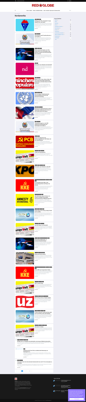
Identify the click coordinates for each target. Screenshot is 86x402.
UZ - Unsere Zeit (45, 296)
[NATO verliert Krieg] (25, 287)
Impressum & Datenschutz (54, 10)
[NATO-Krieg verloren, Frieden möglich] (25, 302)
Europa (36, 165)
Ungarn (38, 19)
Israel (36, 92)
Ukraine (51, 179)
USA (40, 19)
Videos (34, 10)
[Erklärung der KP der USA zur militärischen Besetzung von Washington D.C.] (19, 350)
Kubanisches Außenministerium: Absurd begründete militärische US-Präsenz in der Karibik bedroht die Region (43, 110)
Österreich (41, 165)
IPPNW (18, 339)
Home (28, 10)
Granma (36, 48)
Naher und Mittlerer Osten (59, 34)
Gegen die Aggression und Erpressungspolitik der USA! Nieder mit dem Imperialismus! (43, 139)
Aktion (56, 21)
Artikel (30, 10)
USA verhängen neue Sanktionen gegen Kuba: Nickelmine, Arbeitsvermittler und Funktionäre (66, 386)
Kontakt (47, 10)
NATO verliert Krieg (39, 283)
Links (44, 10)
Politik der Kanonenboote (40, 152)
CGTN (36, 310)
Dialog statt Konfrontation (40, 254)
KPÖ (38, 165)
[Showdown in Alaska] (25, 331)
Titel (55, 39)
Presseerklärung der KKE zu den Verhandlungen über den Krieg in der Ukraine (42, 184)
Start (15, 13)
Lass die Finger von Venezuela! (41, 225)
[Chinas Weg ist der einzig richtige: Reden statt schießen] (25, 215)
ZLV (43, 252)
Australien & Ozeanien (58, 26)
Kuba (38, 48)
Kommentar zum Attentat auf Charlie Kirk (43, 64)
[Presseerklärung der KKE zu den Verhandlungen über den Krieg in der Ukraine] (25, 185)
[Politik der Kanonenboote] (25, 156)
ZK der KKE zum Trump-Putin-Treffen (42, 269)
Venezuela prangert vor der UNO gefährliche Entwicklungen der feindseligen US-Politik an (41, 124)
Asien (56, 24)
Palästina (38, 92)
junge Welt (36, 150)
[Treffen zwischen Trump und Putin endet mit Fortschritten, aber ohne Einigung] (25, 316)
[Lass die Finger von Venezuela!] (25, 229)
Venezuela (38, 77)
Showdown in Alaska (39, 326)
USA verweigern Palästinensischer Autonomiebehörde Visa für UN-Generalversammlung (42, 95)
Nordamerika (57, 36)
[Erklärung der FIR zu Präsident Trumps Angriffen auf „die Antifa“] (25, 25)
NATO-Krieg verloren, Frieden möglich (43, 297)
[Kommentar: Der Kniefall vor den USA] (25, 171)
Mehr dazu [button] (80, 396)
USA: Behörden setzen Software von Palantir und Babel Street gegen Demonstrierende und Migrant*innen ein (43, 197)
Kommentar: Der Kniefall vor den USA (42, 166)
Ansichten (56, 23)
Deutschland (57, 28)
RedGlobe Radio (39, 10)
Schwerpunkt (57, 37)
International (57, 31)
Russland (47, 179)
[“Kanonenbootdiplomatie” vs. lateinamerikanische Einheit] (25, 244)
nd (35, 63)
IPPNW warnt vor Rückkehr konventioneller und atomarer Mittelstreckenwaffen (33, 341)
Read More (36, 28)
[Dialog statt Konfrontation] (25, 258)
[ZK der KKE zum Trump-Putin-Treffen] (25, 273)
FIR (35, 19)
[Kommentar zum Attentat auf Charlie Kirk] (25, 69)
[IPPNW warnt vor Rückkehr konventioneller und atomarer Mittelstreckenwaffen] (16, 339)
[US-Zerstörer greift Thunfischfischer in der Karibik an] (25, 39)
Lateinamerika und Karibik (59, 32)
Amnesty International (38, 194)
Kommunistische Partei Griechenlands (40, 179)
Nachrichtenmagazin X (48, 400)
